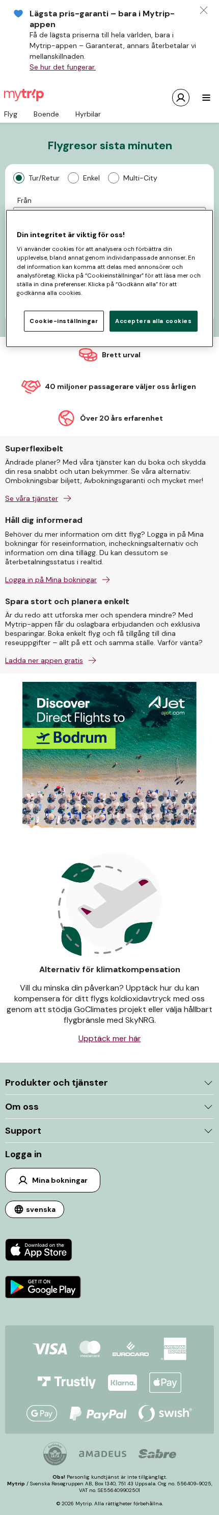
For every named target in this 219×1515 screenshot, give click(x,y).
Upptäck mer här (109, 1038)
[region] (110, 278)
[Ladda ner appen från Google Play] (43, 1288)
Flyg (10, 114)
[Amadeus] (102, 1454)
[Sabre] (157, 1453)
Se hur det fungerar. (63, 67)
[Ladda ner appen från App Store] (43, 1251)
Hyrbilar (88, 114)
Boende (46, 114)
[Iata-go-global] (55, 1453)
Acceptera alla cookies (153, 321)
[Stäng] (203, 10)
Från (24, 200)
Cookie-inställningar (64, 321)
